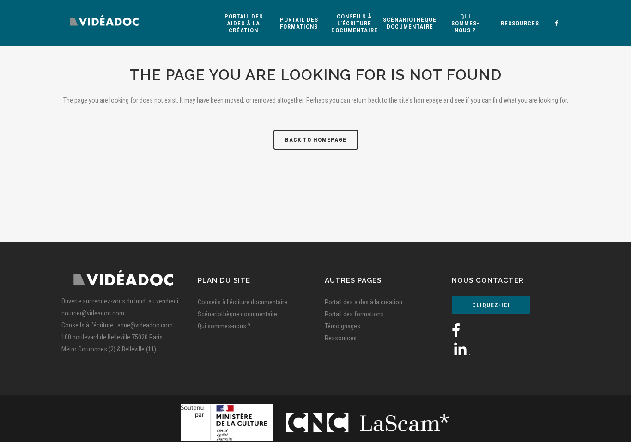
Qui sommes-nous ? (224, 326)
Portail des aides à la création (363, 302)
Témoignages (342, 326)
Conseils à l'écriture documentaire (242, 302)
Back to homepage (315, 139)
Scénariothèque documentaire (237, 314)
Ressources (341, 338)
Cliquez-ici (491, 305)
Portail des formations (354, 314)
